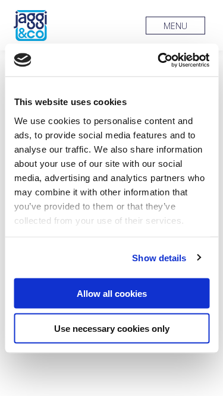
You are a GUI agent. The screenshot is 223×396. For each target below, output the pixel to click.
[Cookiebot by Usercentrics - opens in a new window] (158, 60)
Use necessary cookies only (111, 328)
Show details (159, 257)
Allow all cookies (112, 294)
